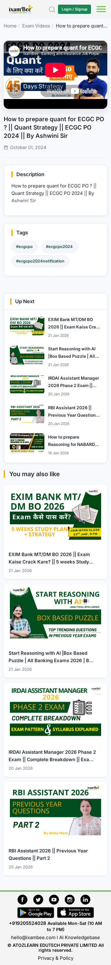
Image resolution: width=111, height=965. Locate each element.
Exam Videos (36, 26)
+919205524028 (27, 923)
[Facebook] (25, 899)
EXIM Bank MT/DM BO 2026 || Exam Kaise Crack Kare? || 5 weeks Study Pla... (49, 558)
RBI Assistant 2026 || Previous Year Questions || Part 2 (48, 854)
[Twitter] (41, 899)
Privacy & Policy (55, 958)
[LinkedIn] (86, 899)
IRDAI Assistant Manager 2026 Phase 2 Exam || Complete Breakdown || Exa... (52, 755)
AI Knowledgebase (79, 937)
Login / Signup (74, 9)
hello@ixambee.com (33, 937)
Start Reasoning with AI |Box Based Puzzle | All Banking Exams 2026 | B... (51, 656)
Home (10, 26)
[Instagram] (72, 899)
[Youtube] (57, 899)
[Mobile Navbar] (100, 10)
